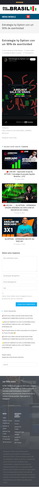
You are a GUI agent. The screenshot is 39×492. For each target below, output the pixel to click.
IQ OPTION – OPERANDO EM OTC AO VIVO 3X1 (19, 240)
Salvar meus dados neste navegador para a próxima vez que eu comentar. (17, 297)
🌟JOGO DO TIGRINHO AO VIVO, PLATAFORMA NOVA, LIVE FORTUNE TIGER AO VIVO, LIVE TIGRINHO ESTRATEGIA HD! (18, 324)
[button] (28, 16)
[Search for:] (19, 364)
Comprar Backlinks (27, 405)
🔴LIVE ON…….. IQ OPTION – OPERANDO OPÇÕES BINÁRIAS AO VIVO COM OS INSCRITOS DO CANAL (19, 207)
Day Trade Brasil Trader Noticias (13, 50)
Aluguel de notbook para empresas (13, 357)
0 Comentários (29, 53)
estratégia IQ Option (9, 53)
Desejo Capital (6, 355)
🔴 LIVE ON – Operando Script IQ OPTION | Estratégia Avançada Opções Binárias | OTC (19, 174)
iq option (18, 53)
